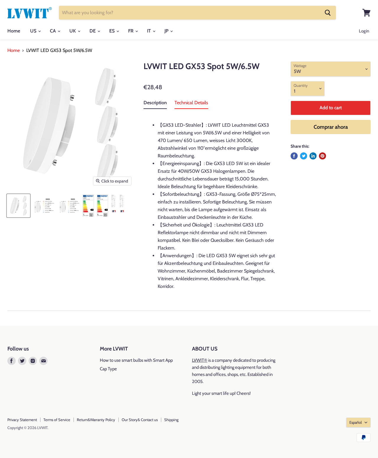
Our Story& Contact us (140, 419)
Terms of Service (56, 419)
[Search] (328, 12)
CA (53, 31)
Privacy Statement (22, 419)
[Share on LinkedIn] (313, 155)
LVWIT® (199, 360)
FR (131, 31)
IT (149, 31)
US (34, 31)
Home (13, 31)
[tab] (155, 104)
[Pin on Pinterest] (322, 155)
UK (73, 31)
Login (364, 31)
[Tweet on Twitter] (303, 155)
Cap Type (108, 368)
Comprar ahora (331, 127)
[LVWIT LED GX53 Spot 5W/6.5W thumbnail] (18, 205)
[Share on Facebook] (294, 155)
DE (93, 31)
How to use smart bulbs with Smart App (136, 360)
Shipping (171, 419)
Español (355, 422)
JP (167, 31)
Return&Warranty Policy (96, 419)
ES (112, 31)
